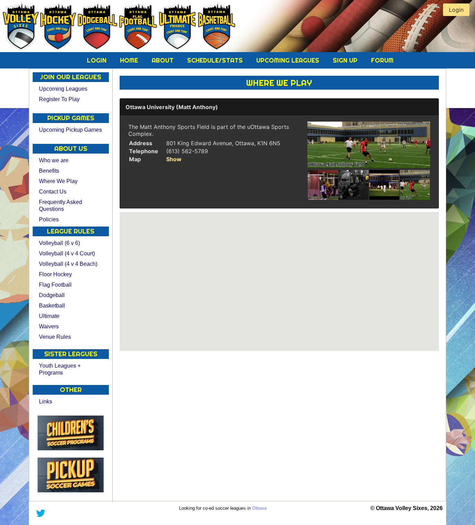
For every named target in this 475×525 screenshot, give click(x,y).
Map (135, 159)
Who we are (54, 160)
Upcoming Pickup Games (70, 130)
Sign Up (346, 60)
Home (130, 60)
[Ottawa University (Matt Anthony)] (368, 145)
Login (97, 60)
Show (174, 159)
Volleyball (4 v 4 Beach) (68, 264)
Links (45, 401)
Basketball (52, 306)
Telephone (143, 151)
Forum (382, 60)
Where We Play (58, 181)
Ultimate (49, 316)
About (163, 60)
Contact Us (52, 192)
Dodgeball (52, 295)
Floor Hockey (55, 274)
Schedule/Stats (215, 60)
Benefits (49, 171)
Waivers (49, 326)
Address (140, 143)
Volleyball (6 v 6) (59, 243)
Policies (49, 219)
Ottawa (259, 508)
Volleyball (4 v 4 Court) (67, 253)
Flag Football (55, 285)
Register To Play (59, 99)
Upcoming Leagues (288, 60)
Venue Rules (55, 337)
